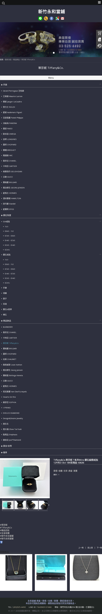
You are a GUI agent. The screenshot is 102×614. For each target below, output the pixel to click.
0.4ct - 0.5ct (9, 240)
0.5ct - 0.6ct (9, 235)
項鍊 (4, 293)
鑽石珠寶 (7, 215)
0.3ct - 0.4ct (9, 245)
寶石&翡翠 (7, 309)
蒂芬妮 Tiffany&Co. (28, 59)
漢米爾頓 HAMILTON (11, 198)
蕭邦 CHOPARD (9, 144)
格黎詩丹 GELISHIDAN (12, 171)
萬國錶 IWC (7, 155)
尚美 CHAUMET (9, 359)
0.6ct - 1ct (9, 231)
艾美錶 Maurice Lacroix (12, 96)
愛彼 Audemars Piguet (12, 112)
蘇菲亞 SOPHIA (9, 402)
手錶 (5, 84)
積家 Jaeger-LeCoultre (12, 101)
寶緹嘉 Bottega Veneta (12, 375)
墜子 (4, 298)
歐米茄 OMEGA (9, 134)
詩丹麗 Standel (8, 203)
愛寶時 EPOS (8, 209)
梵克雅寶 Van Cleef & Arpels (14, 391)
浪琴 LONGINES (9, 139)
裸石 (4, 314)
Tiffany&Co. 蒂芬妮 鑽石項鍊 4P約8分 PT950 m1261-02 (86, 585)
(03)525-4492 (19, 607)
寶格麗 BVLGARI (9, 182)
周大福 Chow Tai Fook (12, 429)
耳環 (4, 304)
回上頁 (90, 547)
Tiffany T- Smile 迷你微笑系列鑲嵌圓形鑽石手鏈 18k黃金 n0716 (50, 585)
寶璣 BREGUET (9, 150)
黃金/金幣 (7, 446)
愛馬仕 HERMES (9, 193)
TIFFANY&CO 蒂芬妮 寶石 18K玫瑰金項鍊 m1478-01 (16, 585)
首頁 (1, 59)
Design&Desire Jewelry (12, 418)
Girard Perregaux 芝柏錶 (13, 91)
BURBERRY (7, 327)
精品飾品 (16, 59)
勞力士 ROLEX (8, 107)
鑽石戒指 (6, 254)
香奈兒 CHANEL (9, 160)
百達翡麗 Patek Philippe (12, 117)
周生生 (5, 424)
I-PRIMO (6, 407)
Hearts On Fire (9, 397)
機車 (5, 452)
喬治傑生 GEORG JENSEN (13, 187)
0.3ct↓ (7, 249)
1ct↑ (6, 226)
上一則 (81, 547)
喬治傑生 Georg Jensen (12, 370)
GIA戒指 (6, 221)
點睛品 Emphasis (9, 434)
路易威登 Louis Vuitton (12, 364)
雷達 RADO (7, 128)
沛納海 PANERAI (9, 123)
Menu (51, 77)
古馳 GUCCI (7, 177)
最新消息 (8, 59)
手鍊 (4, 287)
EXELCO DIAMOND (10, 413)
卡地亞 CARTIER (9, 166)
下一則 (99, 547)
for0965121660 (44, 607)
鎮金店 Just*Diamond (11, 440)
